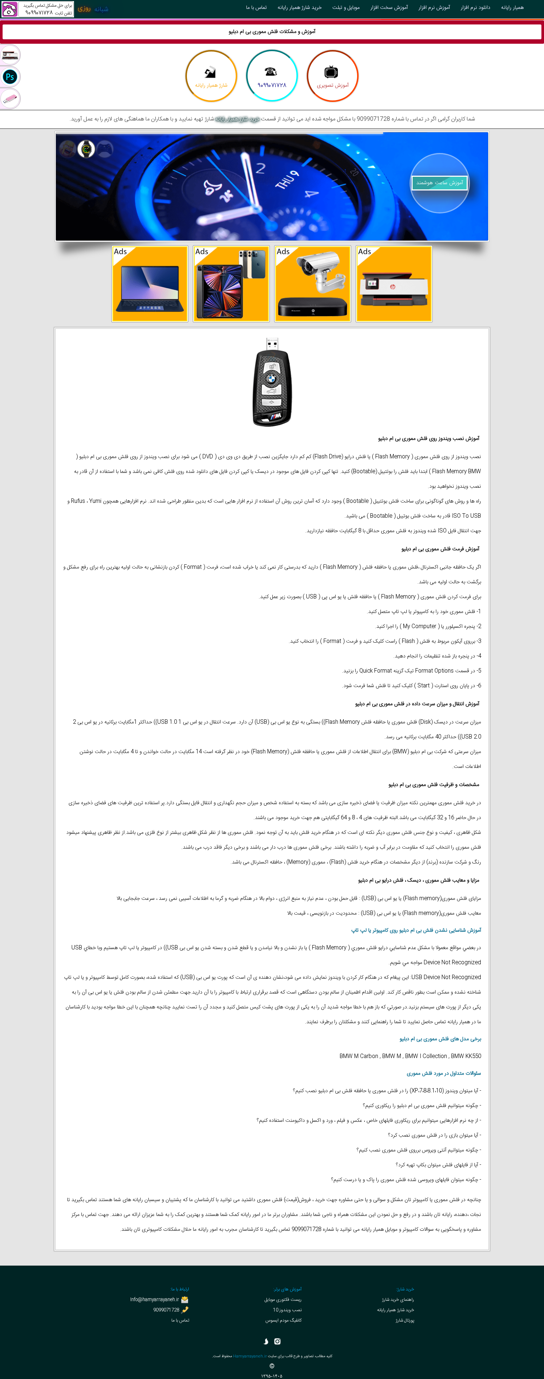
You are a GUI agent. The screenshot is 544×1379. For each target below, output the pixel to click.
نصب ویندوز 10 (287, 1310)
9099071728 (166, 1310)
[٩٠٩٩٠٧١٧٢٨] (271, 73)
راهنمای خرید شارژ (398, 1299)
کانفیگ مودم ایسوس (283, 1320)
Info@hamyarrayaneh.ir (155, 1299)
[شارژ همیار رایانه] (211, 73)
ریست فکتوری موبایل (283, 1299)
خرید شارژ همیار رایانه (237, 119)
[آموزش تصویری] (332, 73)
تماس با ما (180, 1320)
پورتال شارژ (405, 1320)
